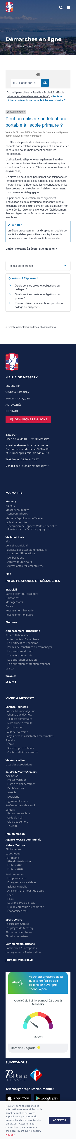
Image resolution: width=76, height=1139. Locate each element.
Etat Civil (11, 589)
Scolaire (10, 740)
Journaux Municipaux (19, 959)
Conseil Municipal (17, 545)
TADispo (12, 825)
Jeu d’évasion (15, 727)
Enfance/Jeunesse (17, 707)
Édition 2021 (15, 865)
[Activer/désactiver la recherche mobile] (61, 7)
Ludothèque (13, 853)
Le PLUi (10, 668)
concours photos (17, 513)
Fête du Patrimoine (19, 861)
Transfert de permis (19, 655)
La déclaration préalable (22, 659)
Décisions (13, 796)
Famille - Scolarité (43, 92)
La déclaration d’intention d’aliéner (28, 664)
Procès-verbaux (16, 779)
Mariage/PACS (14, 602)
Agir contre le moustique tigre (25, 890)
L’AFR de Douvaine (17, 732)
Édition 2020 (15, 869)
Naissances (13, 598)
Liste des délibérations (21, 553)
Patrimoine (12, 857)
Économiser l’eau (17, 911)
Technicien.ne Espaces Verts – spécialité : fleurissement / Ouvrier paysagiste (32, 527)
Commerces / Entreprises (21, 948)
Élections (11, 622)
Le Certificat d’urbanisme (22, 643)
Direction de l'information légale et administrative (32, 327)
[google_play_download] (47, 1095)
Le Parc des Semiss (17, 924)
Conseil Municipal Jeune (20, 711)
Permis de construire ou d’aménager (29, 647)
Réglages (11, 1134)
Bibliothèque (13, 849)
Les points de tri (17, 878)
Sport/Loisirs (14, 919)
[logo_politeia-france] (24, 1070)
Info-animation (15, 834)
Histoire (10, 505)
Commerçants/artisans (20, 944)
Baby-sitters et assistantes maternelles (29, 736)
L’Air (10, 895)
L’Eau (10, 899)
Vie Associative (15, 760)
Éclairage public (17, 886)
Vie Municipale (15, 537)
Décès (9, 606)
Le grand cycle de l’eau (21, 902)
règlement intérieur (39, 188)
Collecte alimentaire (19, 718)
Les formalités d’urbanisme (22, 639)
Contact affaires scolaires (22, 752)
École (10, 744)
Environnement (15, 874)
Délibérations (15, 557)
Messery (11, 501)
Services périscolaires (20, 748)
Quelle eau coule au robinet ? (25, 907)
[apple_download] (18, 1095)
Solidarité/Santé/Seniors (21, 772)
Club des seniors (17, 821)
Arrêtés (11, 792)
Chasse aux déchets (19, 714)
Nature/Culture (15, 845)
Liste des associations (19, 764)
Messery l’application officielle (24, 518)
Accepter (59, 1120)
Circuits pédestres (17, 936)
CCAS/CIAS (12, 776)
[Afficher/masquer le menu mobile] (68, 7)
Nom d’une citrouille (19, 723)
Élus (8, 541)
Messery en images (17, 510)
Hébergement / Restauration (23, 952)
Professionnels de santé (20, 805)
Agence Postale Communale (23, 839)
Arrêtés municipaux (19, 562)
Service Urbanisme (17, 635)
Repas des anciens (18, 813)
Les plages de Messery (19, 928)
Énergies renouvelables (21, 882)
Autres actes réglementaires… (25, 566)
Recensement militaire (19, 614)
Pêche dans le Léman (19, 932)
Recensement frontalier (20, 610)
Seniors (10, 809)
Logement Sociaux (17, 801)
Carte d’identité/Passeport (22, 593)
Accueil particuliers (18, 92)
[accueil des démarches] (38, 74)
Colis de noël (15, 817)
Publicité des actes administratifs (26, 549)
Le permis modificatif (20, 651)
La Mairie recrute (16, 522)
